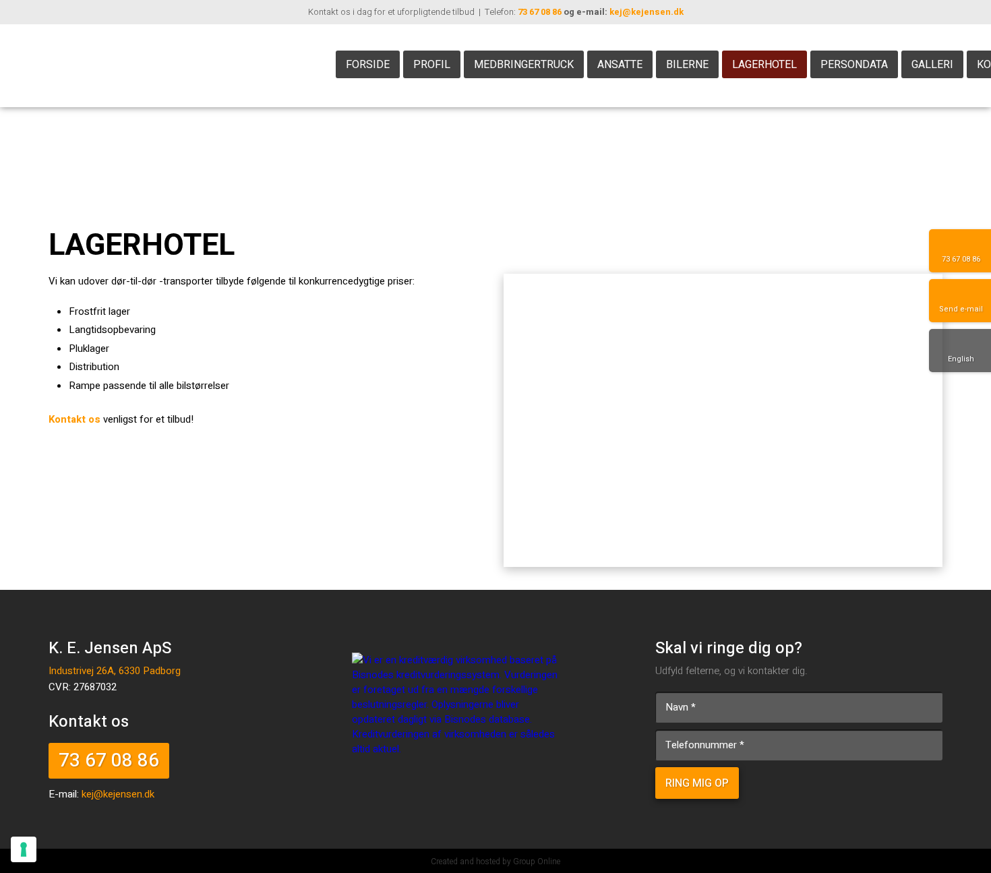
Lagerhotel (764, 65)
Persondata (854, 65)
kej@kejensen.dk (646, 11)
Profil (431, 65)
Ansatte (619, 65)
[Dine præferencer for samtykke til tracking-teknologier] (23, 849)
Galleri (932, 65)
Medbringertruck (524, 65)
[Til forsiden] (160, 65)
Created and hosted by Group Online (495, 861)
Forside (368, 65)
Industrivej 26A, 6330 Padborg (115, 670)
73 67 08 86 (540, 11)
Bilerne (687, 65)
